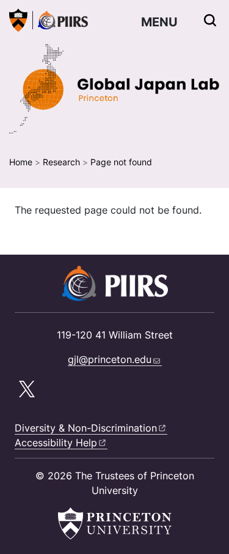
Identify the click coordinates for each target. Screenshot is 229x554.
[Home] (114, 88)
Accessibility (56, 442)
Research (61, 162)
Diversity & (86, 428)
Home (20, 162)
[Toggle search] (210, 20)
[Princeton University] (18, 20)
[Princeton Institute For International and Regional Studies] (60, 20)
